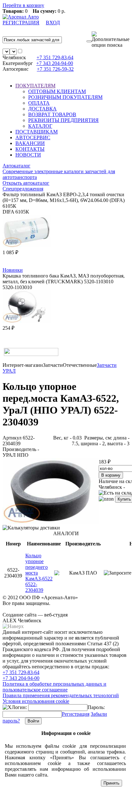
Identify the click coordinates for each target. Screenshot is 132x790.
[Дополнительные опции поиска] (110, 39)
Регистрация (75, 714)
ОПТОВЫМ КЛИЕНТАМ (57, 91)
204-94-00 (54, 63)
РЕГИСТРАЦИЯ (21, 22)
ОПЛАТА (39, 103)
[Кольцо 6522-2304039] (51, 522)
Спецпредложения (23, 188)
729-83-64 (55, 57)
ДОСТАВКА (42, 108)
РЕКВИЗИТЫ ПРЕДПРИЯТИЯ (63, 120)
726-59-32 (55, 69)
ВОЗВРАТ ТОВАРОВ (52, 114)
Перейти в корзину (23, 5)
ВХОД (53, 22)
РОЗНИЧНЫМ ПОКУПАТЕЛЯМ (65, 97)
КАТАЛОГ (40, 126)
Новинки (13, 270)
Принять (111, 783)
